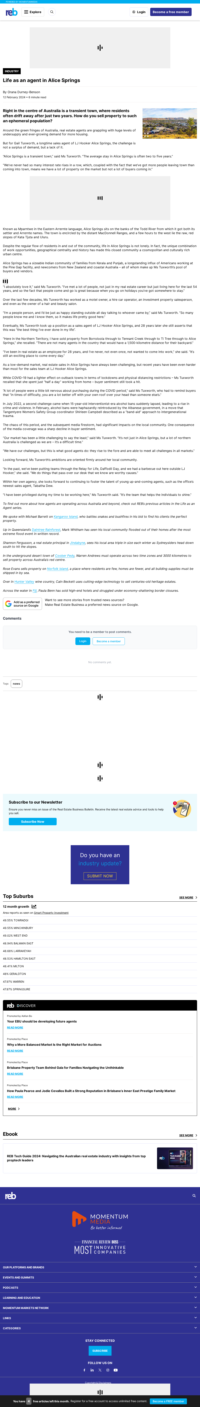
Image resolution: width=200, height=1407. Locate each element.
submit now (100, 876)
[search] (194, 1196)
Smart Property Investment (51, 912)
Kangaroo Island (66, 516)
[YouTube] (116, 1370)
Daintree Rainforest (46, 530)
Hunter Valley (24, 581)
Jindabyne (77, 543)
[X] (100, 1370)
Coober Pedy (64, 556)
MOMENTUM (28, 2)
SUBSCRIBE (100, 1350)
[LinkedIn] (92, 1370)
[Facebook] (84, 1370)
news (16, 683)
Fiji (35, 590)
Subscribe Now (32, 822)
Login (141, 12)
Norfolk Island (57, 569)
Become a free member (171, 12)
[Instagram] (108, 1370)
